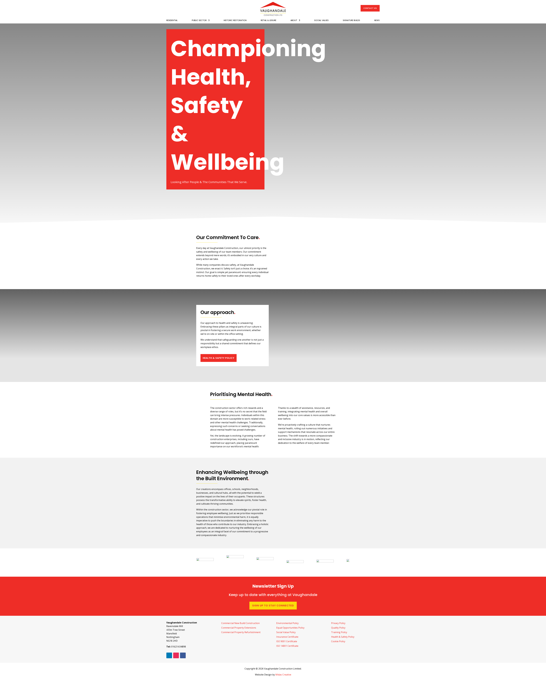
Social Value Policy (286, 632)
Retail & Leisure (268, 20)
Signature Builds (351, 20)
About (293, 20)
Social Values (321, 20)
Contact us (370, 8)
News (377, 20)
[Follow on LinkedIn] (169, 655)
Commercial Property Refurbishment (240, 632)
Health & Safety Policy (218, 358)
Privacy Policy (338, 623)
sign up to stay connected (273, 605)
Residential (172, 20)
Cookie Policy (338, 641)
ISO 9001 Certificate (286, 641)
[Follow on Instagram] (176, 655)
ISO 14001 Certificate (287, 645)
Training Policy (339, 632)
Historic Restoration (235, 20)
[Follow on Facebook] (183, 655)
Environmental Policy (287, 623)
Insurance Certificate (287, 636)
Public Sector (199, 20)
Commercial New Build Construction (240, 623)
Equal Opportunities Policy (290, 627)
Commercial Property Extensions (238, 627)
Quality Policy (338, 627)
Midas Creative (283, 674)
